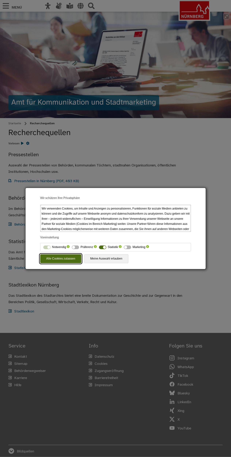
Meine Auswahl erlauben (106, 258)
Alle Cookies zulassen (60, 258)
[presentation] (68, 247)
